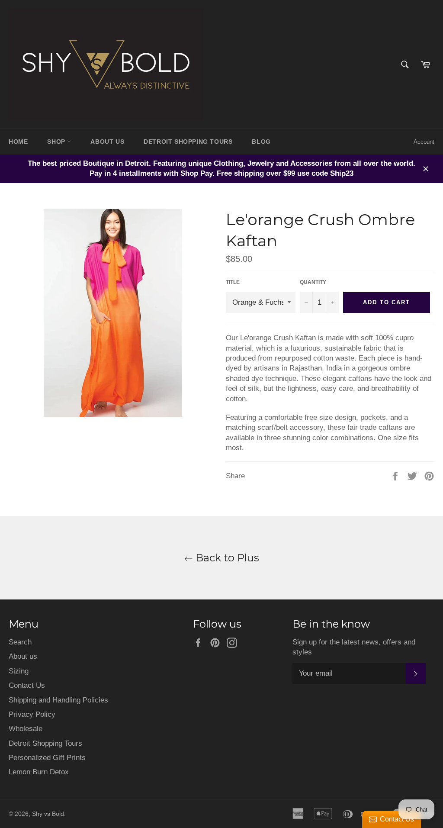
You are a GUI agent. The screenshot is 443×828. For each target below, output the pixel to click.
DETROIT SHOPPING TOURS (188, 141)
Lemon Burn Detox (39, 772)
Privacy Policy (32, 714)
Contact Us (27, 685)
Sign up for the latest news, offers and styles (353, 647)
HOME (18, 141)
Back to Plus (226, 557)
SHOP (57, 141)
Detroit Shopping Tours (45, 743)
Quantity (313, 282)
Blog (261, 141)
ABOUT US (107, 141)
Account (424, 142)
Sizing (19, 671)
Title (233, 282)
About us (23, 656)
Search (20, 642)
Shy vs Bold (48, 814)
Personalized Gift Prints (47, 758)
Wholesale (25, 729)
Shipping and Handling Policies (58, 700)
